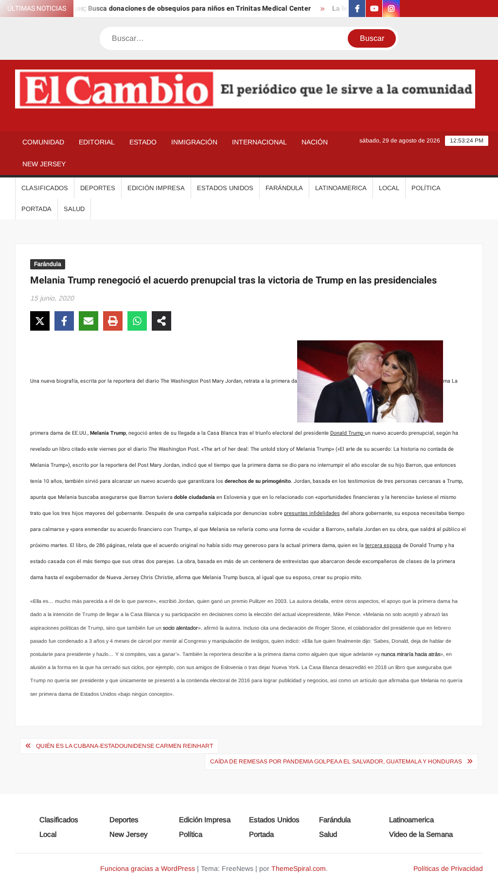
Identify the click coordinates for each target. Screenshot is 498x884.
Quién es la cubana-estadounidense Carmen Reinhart (124, 746)
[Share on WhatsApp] (137, 321)
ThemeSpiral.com (298, 868)
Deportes (97, 188)
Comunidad (43, 142)
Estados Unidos (225, 188)
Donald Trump (347, 433)
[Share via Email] (88, 321)
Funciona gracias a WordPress (147, 868)
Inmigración (194, 142)
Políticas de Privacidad (448, 868)
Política (426, 188)
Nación (315, 142)
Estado (143, 142)
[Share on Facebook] (64, 321)
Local (389, 188)
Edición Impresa (156, 188)
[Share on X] (40, 321)
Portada (36, 208)
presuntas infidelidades (312, 513)
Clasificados (44, 188)
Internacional (259, 142)
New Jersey (44, 164)
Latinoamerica (341, 188)
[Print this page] (113, 321)
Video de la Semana (421, 834)
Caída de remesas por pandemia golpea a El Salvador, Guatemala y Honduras (336, 761)
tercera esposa (383, 545)
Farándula (284, 188)
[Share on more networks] (161, 321)
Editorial (97, 142)
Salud (74, 208)
